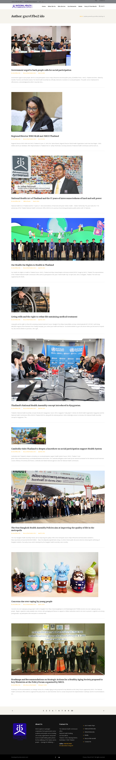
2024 (34, 73)
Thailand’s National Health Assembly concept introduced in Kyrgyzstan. (46, 405)
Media (86, 735)
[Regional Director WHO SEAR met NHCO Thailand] (58, 112)
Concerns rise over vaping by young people (31, 601)
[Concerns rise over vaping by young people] (58, 574)
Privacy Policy (86, 757)
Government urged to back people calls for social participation (41, 70)
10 (72, 711)
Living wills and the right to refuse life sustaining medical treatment (44, 317)
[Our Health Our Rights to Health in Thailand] (58, 239)
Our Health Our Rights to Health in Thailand (32, 265)
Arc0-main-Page (90, 725)
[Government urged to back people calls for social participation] (58, 46)
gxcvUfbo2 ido (17, 73)
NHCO (81, 16)
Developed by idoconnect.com (19, 757)
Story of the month (90, 738)
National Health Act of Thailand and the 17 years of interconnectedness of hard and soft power (56, 198)
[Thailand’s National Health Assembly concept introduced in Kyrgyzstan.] (58, 370)
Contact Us (88, 741)
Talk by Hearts (26, 201)
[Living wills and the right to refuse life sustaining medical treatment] (58, 299)
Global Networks (90, 732)
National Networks (90, 729)
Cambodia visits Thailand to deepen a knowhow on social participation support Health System (56, 449)
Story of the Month (28, 73)
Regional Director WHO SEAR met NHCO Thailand (35, 136)
